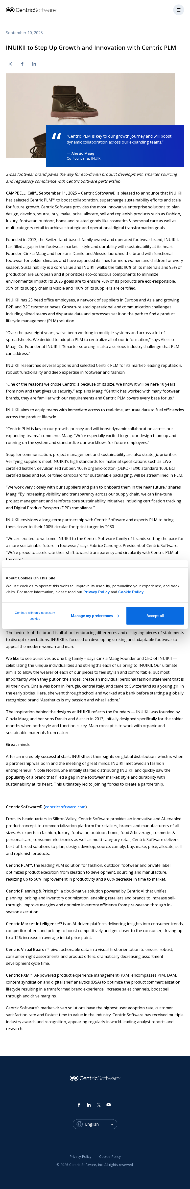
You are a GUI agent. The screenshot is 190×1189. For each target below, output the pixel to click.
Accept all (155, 615)
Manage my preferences (92, 615)
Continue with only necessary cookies (35, 615)
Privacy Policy (96, 592)
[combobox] (101, 1124)
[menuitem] (80, 1156)
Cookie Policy (131, 592)
